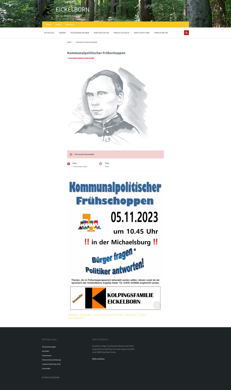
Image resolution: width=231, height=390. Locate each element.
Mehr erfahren (98, 359)
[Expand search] (186, 32)
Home (69, 42)
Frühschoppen (85, 315)
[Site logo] (47, 16)
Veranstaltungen (49, 347)
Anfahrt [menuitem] (48, 24)
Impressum (46, 355)
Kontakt (45, 351)
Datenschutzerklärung (51, 360)
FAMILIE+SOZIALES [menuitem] (121, 32)
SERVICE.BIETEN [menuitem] (161, 32)
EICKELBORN (73, 9)
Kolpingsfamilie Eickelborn (81, 58)
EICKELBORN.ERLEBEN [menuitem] (80, 32)
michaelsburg (131, 315)
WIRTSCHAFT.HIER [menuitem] (141, 32)
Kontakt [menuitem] (58, 24)
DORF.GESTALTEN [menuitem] (101, 32)
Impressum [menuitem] (70, 24)
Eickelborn (72, 315)
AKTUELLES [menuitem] (49, 32)
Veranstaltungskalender (86, 42)
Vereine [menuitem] (62, 32)
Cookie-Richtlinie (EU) (51, 364)
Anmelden (46, 368)
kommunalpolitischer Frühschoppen (109, 315)
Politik (142, 315)
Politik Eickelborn (75, 318)
